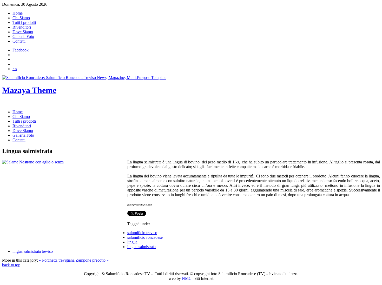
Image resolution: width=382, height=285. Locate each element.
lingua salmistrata (141, 246)
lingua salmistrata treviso (32, 251)
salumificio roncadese (145, 237)
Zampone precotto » (92, 260)
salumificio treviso (142, 232)
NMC (187, 278)
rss (14, 69)
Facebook (20, 50)
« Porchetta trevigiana (57, 260)
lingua (132, 242)
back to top (11, 265)
